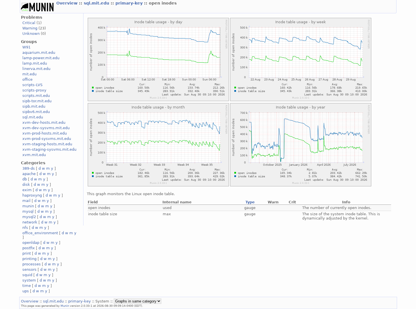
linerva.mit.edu (36, 69)
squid (27, 275)
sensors (29, 269)
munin (28, 206)
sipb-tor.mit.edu (37, 101)
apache (29, 174)
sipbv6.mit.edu (36, 112)
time (26, 286)
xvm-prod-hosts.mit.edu (44, 133)
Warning (29, 28)
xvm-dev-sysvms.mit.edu (46, 128)
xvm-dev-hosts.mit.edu (43, 122)
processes (31, 264)
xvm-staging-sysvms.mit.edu (49, 149)
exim (27, 190)
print (26, 253)
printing (29, 259)
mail (26, 201)
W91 (26, 47)
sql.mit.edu (97, 3)
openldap (30, 242)
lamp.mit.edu (34, 63)
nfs (25, 227)
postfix (28, 248)
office (27, 79)
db (24, 179)
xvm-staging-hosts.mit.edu (47, 144)
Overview (67, 3)
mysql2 (29, 217)
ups (25, 291)
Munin (65, 305)
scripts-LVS (32, 85)
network (29, 222)
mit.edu (29, 74)
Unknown (31, 33)
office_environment (40, 233)
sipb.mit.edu (33, 106)
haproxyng (32, 195)
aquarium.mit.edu (38, 52)
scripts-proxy (34, 90)
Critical (28, 23)
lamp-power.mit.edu (40, 58)
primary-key (129, 3)
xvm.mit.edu (34, 155)
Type (250, 202)
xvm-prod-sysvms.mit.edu (46, 139)
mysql (28, 211)
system (29, 280)
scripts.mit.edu (36, 95)
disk (26, 184)
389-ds (28, 168)
